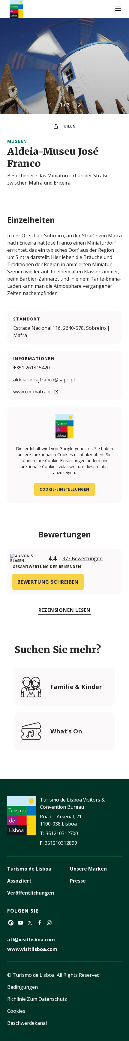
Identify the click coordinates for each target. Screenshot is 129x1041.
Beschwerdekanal (27, 1023)
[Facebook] (39, 922)
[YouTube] (20, 922)
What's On (66, 731)
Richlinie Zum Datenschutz (37, 999)
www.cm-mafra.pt (32, 391)
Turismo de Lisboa (29, 868)
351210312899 (61, 843)
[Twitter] (30, 922)
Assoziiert (19, 880)
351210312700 (62, 833)
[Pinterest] (10, 922)
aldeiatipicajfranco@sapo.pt (44, 379)
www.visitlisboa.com (32, 949)
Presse (78, 880)
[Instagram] (49, 922)
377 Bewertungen (82, 558)
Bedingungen (22, 987)
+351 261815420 (31, 367)
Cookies (16, 1011)
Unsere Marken (88, 868)
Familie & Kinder (76, 687)
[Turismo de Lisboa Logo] (16, 9)
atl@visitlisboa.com (31, 939)
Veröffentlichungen (30, 892)
